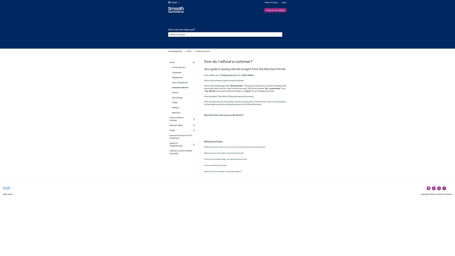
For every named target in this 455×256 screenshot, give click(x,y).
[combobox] (225, 34)
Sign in (284, 2)
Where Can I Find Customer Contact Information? (222, 171)
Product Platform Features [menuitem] (176, 118)
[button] (194, 62)
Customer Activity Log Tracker (215, 165)
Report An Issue (271, 2)
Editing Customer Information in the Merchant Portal (223, 153)
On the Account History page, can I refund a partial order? (225, 159)
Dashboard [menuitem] (176, 72)
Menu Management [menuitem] (180, 82)
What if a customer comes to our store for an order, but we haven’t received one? (235, 147)
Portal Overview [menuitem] (179, 67)
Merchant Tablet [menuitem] (176, 125)
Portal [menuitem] (172, 62)
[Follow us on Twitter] (439, 188)
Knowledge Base (175, 51)
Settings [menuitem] (175, 107)
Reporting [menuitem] (176, 112)
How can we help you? (181, 29)
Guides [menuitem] (172, 130)
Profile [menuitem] (174, 102)
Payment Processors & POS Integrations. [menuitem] (180, 136)
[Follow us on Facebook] (444, 188)
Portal (188, 51)
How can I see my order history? (229, 115)
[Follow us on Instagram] (434, 188)
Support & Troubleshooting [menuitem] (175, 144)
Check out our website (275, 10)
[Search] (284, 34)
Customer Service (202, 51)
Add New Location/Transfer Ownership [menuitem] (180, 151)
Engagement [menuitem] (177, 77)
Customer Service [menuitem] (180, 87)
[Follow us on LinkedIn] (428, 188)
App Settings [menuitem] (177, 97)
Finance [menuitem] (175, 92)
